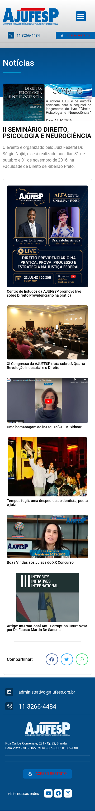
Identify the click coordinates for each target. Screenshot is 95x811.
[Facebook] (58, 793)
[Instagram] (68, 793)
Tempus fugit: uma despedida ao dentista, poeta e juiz (47, 503)
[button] (52, 659)
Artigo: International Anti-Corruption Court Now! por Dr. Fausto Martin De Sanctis (47, 628)
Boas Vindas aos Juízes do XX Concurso (40, 562)
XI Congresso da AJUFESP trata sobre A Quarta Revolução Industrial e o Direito (46, 366)
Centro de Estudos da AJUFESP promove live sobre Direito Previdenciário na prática (44, 293)
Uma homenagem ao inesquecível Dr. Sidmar (44, 427)
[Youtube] (48, 793)
